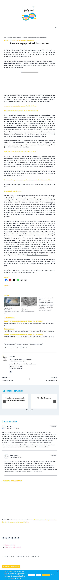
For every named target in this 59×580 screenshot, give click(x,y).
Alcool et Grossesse (44, 398)
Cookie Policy (35, 556)
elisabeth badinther (10, 344)
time (18, 347)
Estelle (12, 356)
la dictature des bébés (36, 344)
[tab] (26, 409)
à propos (5, 556)
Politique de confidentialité (12, 547)
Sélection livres (9, 329)
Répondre (53, 426)
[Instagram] (6, 538)
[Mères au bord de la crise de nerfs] (47, 304)
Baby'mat (13, 455)
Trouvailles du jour (7, 379)
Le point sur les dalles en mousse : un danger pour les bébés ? (23, 321)
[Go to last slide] (4, 401)
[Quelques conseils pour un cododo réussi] (12, 301)
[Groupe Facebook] (12, 538)
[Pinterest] (15, 538)
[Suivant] (54, 401)
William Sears (25, 347)
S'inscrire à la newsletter (11, 566)
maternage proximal (10, 347)
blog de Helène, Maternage (12, 191)
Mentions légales (9, 545)
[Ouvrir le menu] (55, 27)
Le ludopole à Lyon (51, 379)
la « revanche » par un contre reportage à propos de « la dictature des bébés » (28, 180)
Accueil (12, 556)
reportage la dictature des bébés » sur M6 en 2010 (20, 151)
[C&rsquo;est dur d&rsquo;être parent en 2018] (29, 301)
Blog (27, 556)
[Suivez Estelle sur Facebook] (11, 372)
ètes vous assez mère (22, 344)
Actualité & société (10, 40)
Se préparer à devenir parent (25, 40)
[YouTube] (9, 538)
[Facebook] (3, 538)
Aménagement (20, 556)
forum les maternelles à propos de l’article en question (21, 110)
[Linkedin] (18, 538)
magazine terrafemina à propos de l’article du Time (20, 106)
